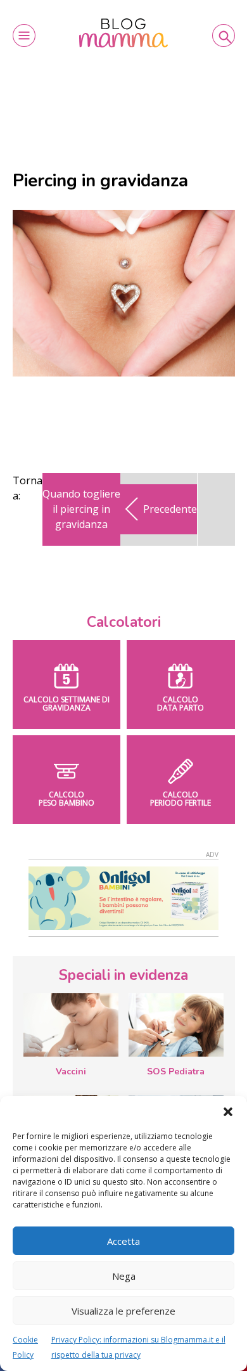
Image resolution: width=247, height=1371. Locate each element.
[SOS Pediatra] (176, 1025)
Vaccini (71, 1071)
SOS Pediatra (176, 1071)
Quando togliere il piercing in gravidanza (81, 509)
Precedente (170, 509)
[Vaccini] (70, 1025)
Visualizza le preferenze (123, 1310)
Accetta (123, 1241)
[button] (228, 1111)
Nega (124, 1276)
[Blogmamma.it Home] (123, 33)
